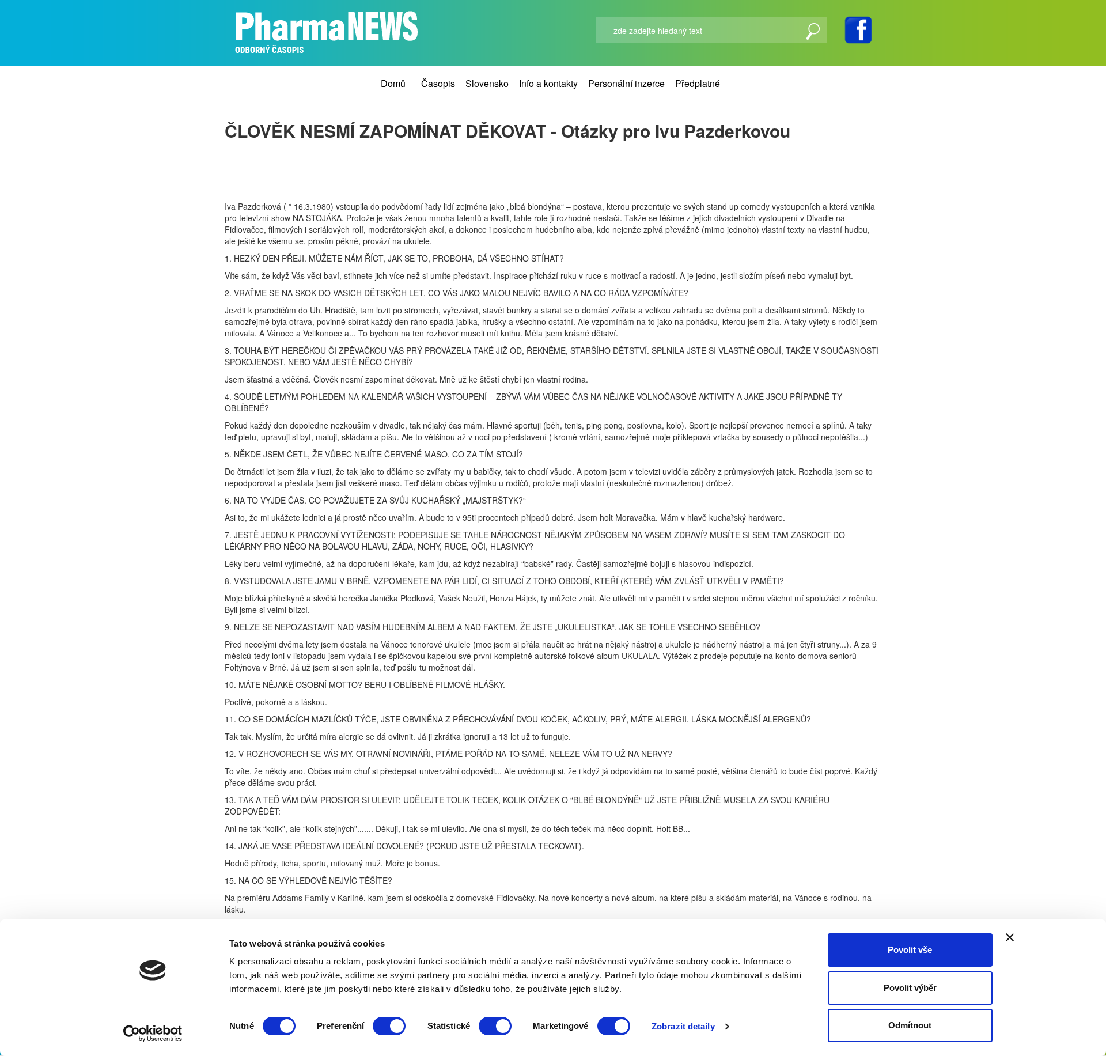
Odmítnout (909, 1025)
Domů (393, 83)
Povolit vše (910, 950)
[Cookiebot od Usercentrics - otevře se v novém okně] (153, 1033)
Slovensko (487, 83)
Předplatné (697, 83)
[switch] (389, 1026)
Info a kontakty (548, 83)
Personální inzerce (626, 83)
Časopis (438, 83)
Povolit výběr (910, 988)
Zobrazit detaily (683, 1026)
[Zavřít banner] (1010, 937)
